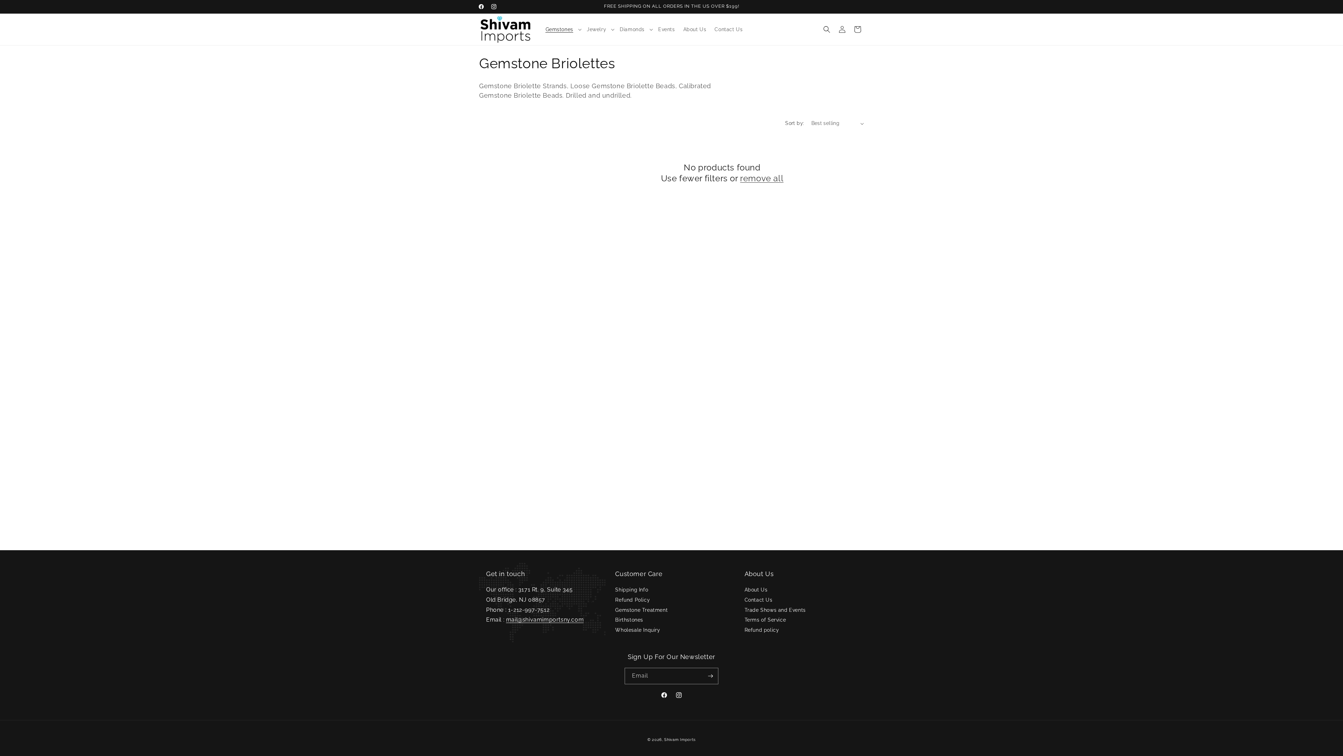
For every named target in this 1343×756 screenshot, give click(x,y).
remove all (761, 178)
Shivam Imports (680, 739)
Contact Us (759, 600)
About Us (756, 590)
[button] (562, 29)
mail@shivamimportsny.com (545, 619)
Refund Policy (632, 600)
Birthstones (629, 620)
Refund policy (762, 630)
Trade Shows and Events (775, 610)
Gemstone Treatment (641, 610)
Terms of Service (765, 620)
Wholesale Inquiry (637, 630)
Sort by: (794, 123)
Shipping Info (631, 590)
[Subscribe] (710, 676)
